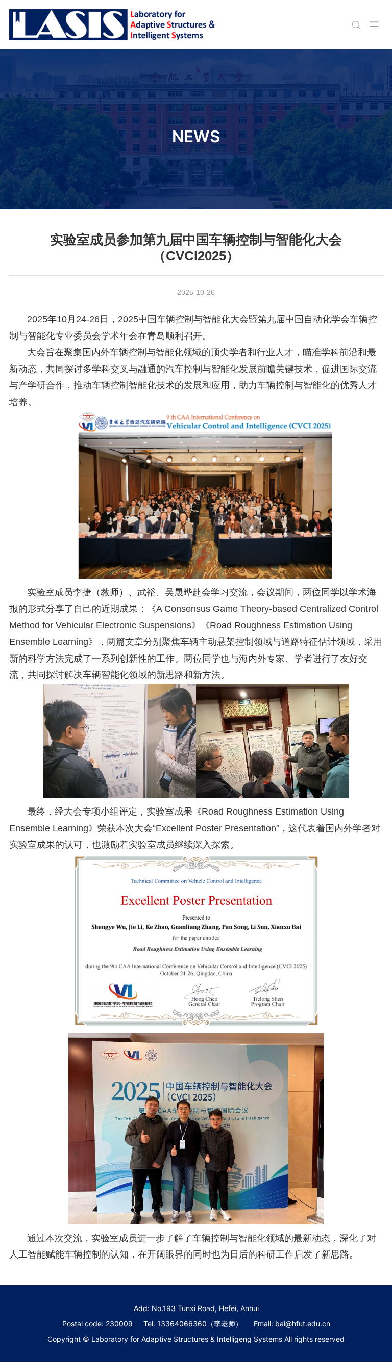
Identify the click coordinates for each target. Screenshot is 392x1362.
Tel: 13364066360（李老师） (192, 1323)
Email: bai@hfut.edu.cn (292, 1323)
